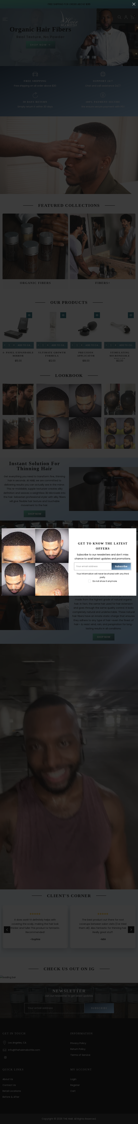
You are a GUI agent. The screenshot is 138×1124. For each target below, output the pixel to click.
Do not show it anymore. (105, 581)
